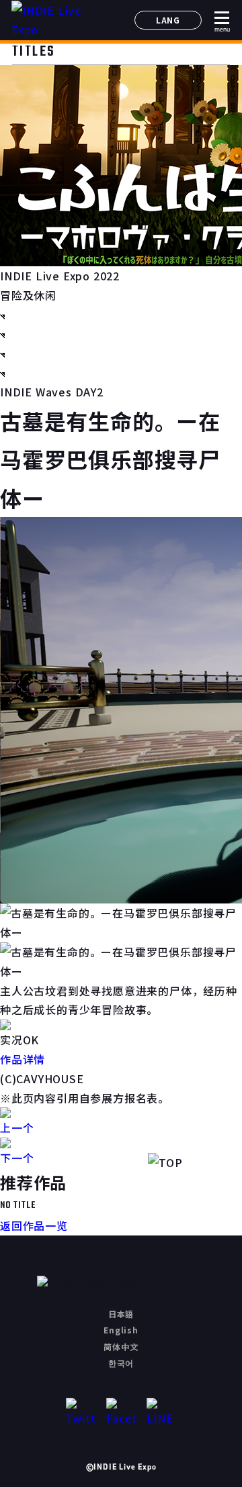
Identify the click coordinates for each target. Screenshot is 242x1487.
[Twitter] (81, 1413)
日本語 (121, 1313)
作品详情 (22, 1059)
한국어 (121, 1362)
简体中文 (121, 1346)
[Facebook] (121, 1413)
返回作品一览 (34, 1225)
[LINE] (162, 1413)
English (121, 1329)
